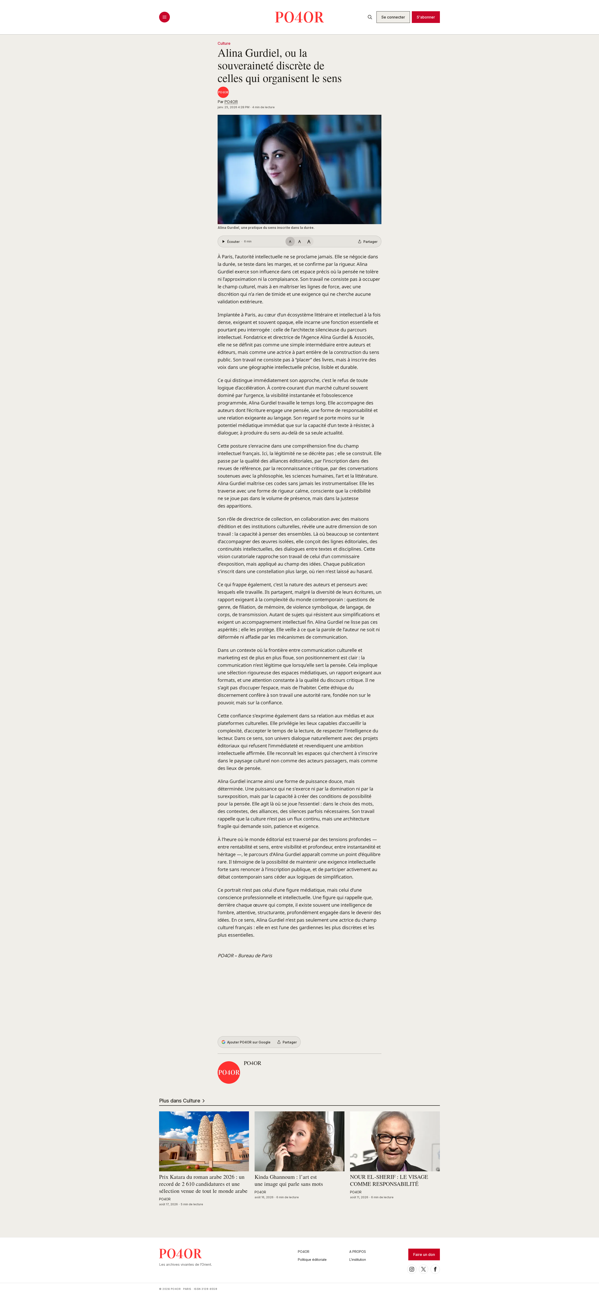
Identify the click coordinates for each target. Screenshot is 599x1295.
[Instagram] (411, 1269)
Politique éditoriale (312, 1260)
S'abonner (426, 17)
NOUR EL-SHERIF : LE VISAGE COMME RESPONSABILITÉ (389, 1180)
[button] (299, 169)
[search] (370, 17)
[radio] (290, 241)
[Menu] (164, 17)
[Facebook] (435, 1269)
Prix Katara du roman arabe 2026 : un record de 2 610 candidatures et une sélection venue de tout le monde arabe (203, 1184)
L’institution (357, 1260)
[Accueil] (299, 17)
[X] (423, 1269)
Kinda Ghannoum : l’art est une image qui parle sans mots (289, 1180)
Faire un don (424, 1254)
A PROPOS (357, 1252)
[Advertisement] (299, 998)
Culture (224, 43)
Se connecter (393, 17)
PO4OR (231, 101)
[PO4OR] (223, 92)
